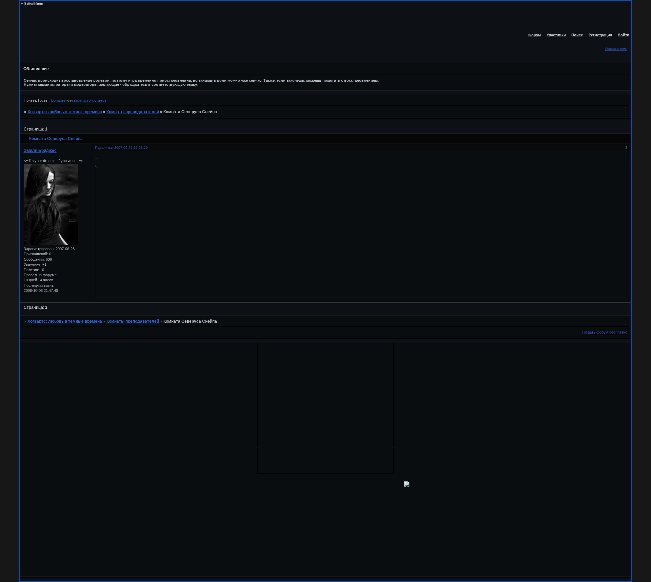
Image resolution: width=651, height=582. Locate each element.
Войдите (58, 100)
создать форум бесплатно (604, 332)
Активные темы (616, 49)
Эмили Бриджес (40, 150)
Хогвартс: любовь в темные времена (64, 111)
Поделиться (104, 147)
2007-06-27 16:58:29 (131, 147)
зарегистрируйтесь (90, 100)
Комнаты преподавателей (132, 111)
